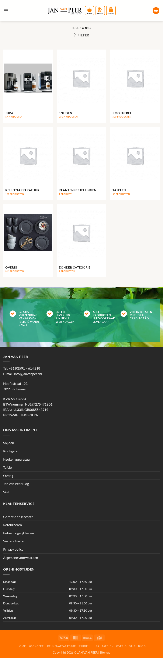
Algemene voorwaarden (20, 557)
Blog (142, 646)
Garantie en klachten (18, 517)
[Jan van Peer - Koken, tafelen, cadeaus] (81, 10)
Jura (95, 646)
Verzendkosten (14, 541)
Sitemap (105, 652)
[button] (5, 10)
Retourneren (12, 525)
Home (75, 27)
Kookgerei (10, 451)
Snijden (8, 443)
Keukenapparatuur (17, 459)
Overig (8, 476)
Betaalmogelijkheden (18, 533)
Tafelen (8, 467)
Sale (6, 492)
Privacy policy (13, 549)
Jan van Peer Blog (16, 484)
